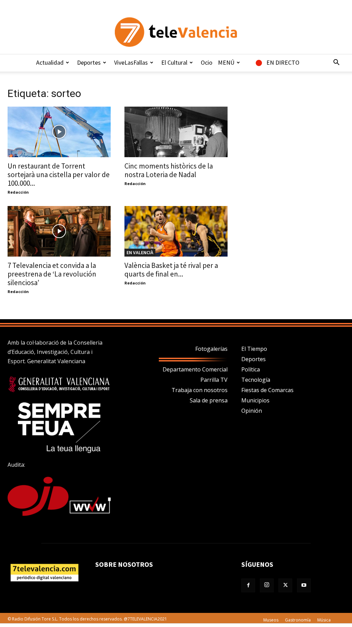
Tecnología (255, 379)
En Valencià (139, 252)
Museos (270, 620)
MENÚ (226, 62)
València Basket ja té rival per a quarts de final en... (171, 270)
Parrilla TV (214, 379)
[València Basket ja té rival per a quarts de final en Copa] (176, 231)
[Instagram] (267, 585)
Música (324, 620)
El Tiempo (254, 349)
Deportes (89, 62)
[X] (285, 585)
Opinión (251, 410)
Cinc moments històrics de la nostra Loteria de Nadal (168, 170)
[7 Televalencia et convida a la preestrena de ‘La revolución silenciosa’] (59, 231)
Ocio (206, 62)
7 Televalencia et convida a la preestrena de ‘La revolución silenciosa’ (52, 274)
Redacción (18, 192)
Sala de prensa (209, 400)
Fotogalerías (211, 349)
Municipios (255, 400)
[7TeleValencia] (176, 32)
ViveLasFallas (131, 62)
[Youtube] (304, 585)
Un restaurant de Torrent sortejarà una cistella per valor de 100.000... (59, 174)
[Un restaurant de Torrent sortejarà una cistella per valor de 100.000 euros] (59, 132)
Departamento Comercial (195, 369)
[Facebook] (248, 585)
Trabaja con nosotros (200, 390)
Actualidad (50, 62)
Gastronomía (298, 620)
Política (250, 369)
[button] (336, 63)
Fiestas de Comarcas (267, 390)
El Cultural (174, 62)
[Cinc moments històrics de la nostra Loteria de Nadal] (176, 132)
